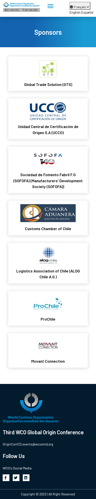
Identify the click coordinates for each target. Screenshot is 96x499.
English (74, 12)
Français (80, 7)
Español (87, 12)
